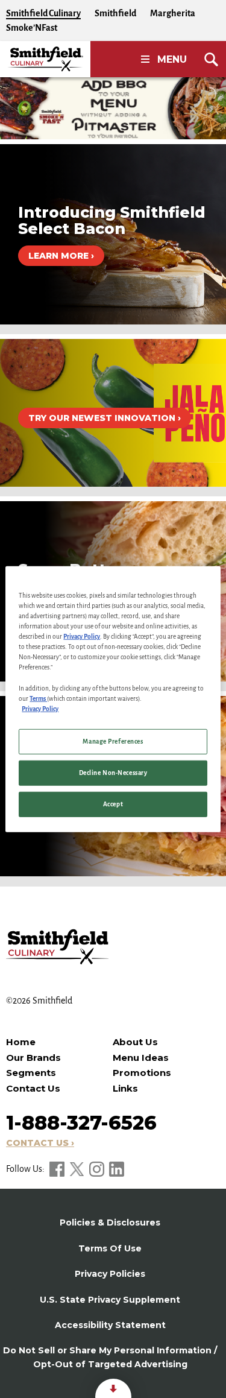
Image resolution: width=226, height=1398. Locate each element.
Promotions (142, 1072)
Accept (113, 803)
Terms (38, 698)
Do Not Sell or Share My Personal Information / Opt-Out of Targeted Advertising (110, 1357)
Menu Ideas (141, 1057)
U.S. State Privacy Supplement (110, 1299)
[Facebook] (57, 1169)
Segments (31, 1072)
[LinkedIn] (116, 1169)
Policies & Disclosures (110, 1222)
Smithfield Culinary (43, 13)
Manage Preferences (113, 741)
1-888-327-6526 (81, 1123)
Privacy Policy (81, 636)
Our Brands (33, 1057)
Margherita (172, 13)
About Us (135, 1042)
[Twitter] (77, 1169)
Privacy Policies (110, 1273)
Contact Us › (40, 1142)
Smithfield (115, 13)
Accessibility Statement (110, 1325)
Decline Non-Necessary (113, 772)
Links (125, 1088)
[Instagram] (97, 1169)
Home (21, 1042)
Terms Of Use (110, 1248)
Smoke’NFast (31, 28)
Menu (172, 59)
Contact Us (33, 1088)
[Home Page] (45, 59)
